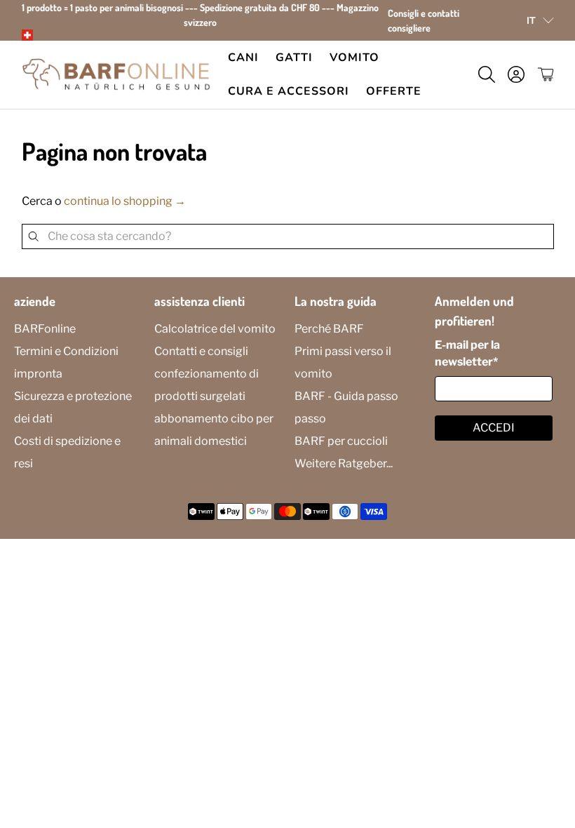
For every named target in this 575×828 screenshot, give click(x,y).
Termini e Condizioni (66, 351)
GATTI (294, 57)
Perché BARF (329, 328)
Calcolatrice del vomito (215, 328)
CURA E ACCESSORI (288, 91)
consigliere (409, 28)
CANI (243, 57)
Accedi (494, 427)
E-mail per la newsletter (467, 353)
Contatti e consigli (201, 351)
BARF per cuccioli (341, 441)
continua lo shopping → (125, 201)
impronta (38, 373)
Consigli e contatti (423, 13)
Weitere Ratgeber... (344, 463)
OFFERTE (393, 91)
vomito (354, 57)
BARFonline (45, 328)
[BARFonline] (116, 74)
